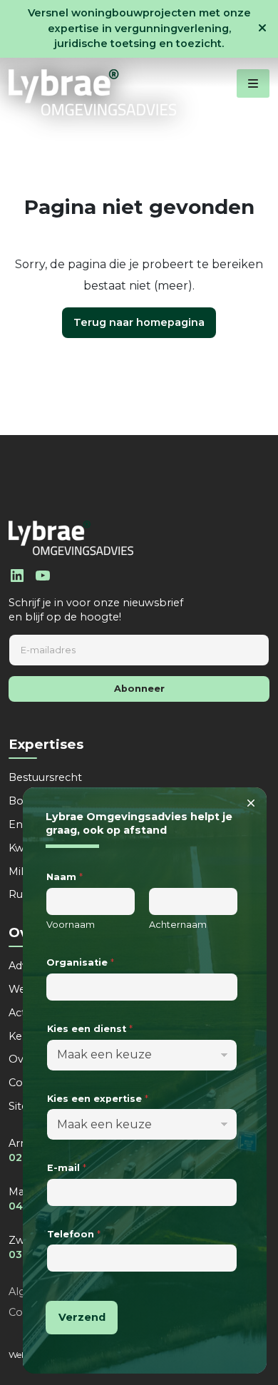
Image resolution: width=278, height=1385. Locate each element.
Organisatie (80, 962)
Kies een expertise (97, 1098)
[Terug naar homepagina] (92, 92)
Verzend (81, 1317)
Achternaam (178, 924)
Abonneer (139, 688)
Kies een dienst (90, 1028)
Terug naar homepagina (139, 322)
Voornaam (70, 924)
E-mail (66, 1167)
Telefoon (74, 1234)
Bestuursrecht (45, 777)
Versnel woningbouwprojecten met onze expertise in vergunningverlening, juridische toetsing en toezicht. (139, 28)
